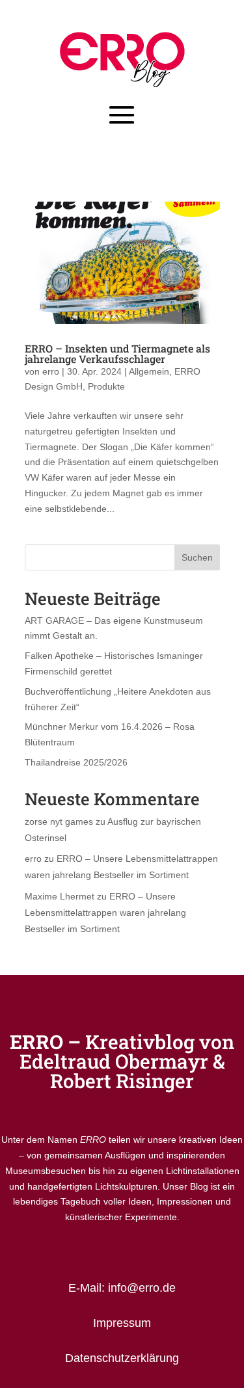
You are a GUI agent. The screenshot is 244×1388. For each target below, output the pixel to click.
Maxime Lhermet (59, 896)
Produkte (106, 386)
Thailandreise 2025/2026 (76, 762)
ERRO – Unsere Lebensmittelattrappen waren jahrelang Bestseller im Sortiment (105, 912)
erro (50, 371)
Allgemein (149, 371)
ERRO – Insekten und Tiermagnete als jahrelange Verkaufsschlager (117, 353)
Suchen (197, 557)
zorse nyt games (59, 821)
